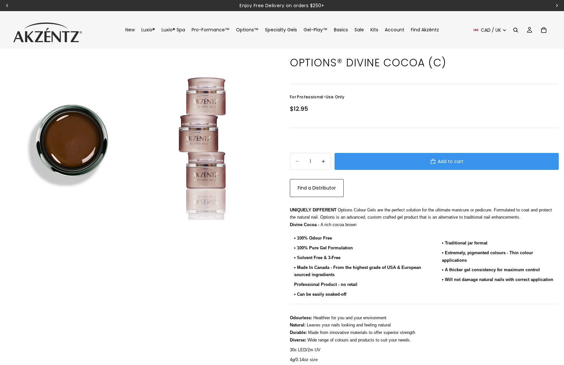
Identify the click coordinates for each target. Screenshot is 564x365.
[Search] (516, 30)
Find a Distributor (317, 188)
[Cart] (544, 30)
